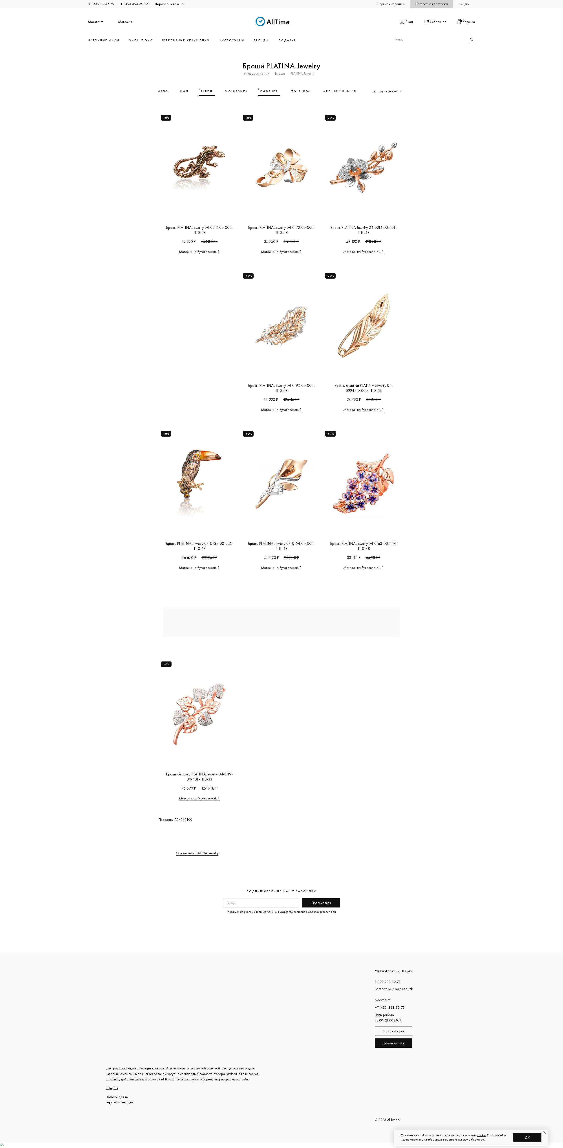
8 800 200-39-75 (101, 4)
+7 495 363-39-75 (134, 4)
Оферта (112, 1088)
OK (527, 1137)
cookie (481, 1135)
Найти (472, 39)
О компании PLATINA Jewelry (197, 853)
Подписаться (321, 902)
